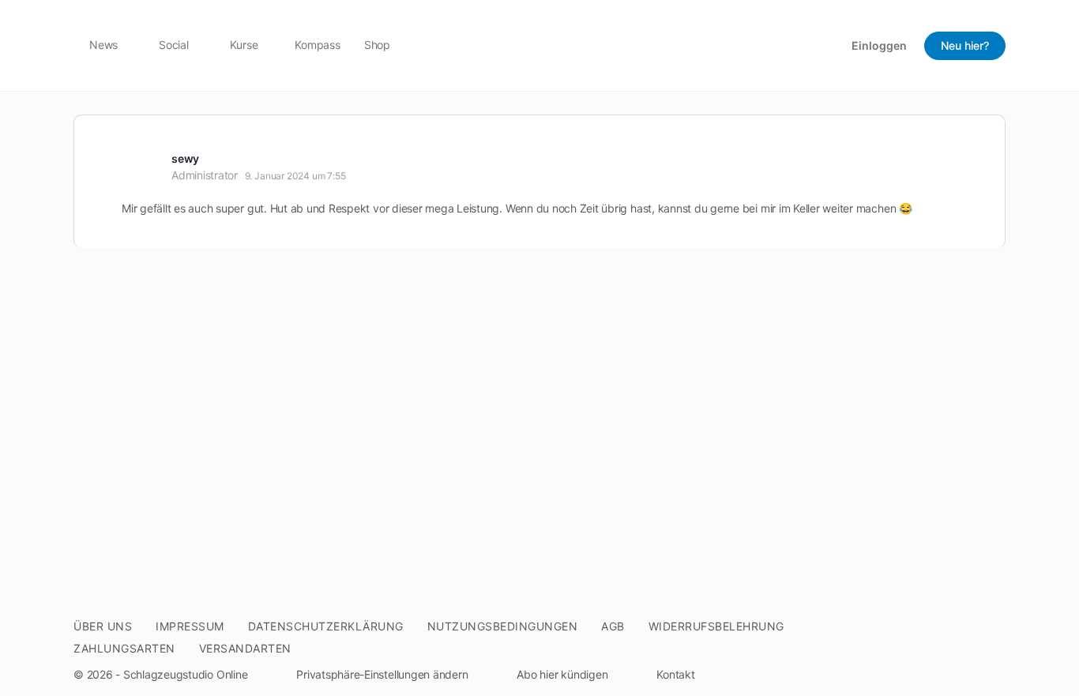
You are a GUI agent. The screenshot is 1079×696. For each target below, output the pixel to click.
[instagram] (967, 650)
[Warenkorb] (826, 45)
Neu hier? (965, 45)
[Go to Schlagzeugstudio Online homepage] (539, 43)
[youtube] (996, 650)
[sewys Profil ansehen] (141, 166)
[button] (369, 674)
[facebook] (939, 650)
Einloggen (879, 45)
